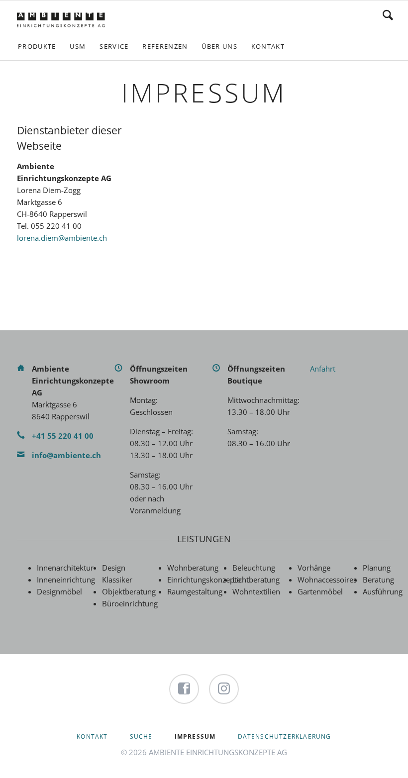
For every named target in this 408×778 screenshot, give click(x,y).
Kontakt (92, 736)
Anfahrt (322, 369)
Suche (141, 736)
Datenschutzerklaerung (284, 736)
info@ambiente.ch (66, 455)
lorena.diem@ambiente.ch (62, 238)
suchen (388, 14)
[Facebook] (184, 689)
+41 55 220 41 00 (63, 436)
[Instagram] (224, 689)
